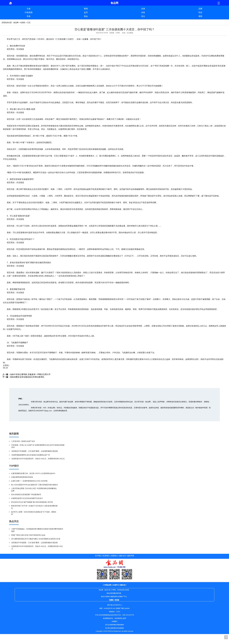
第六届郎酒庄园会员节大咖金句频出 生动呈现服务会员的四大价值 (35, 539)
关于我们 (98, 556)
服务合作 (122, 556)
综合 (143, 16)
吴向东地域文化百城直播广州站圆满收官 (26, 494)
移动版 (117, 600)
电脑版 (111, 600)
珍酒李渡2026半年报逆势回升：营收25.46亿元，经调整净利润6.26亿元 (38, 459)
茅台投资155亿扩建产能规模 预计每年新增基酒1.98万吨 (32, 502)
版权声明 (130, 556)
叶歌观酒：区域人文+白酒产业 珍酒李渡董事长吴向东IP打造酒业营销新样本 (38, 446)
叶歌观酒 (28, 12)
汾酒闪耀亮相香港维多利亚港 (22, 477)
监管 (86, 12)
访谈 (143, 9)
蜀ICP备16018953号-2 (114, 605)
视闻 (200, 16)
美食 (29, 16)
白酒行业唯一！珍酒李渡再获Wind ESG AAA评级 (29, 481)
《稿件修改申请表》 (201, 408)
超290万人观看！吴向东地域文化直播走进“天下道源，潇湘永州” (33, 513)
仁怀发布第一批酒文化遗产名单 (23, 441)
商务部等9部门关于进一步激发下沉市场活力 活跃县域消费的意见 (34, 507)
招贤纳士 (114, 556)
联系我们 (106, 556)
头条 (29, 9)
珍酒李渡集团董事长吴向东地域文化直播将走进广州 (30, 455)
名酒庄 (22, 22)
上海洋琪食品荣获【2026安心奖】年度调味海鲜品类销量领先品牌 (34, 489)
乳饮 (200, 12)
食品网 (15, 22)
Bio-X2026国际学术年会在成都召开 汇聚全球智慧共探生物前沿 (34, 485)
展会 (86, 16)
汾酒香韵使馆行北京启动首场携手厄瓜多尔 (27, 498)
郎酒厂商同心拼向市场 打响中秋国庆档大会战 (28, 535)
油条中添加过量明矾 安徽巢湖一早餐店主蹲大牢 (30, 374)
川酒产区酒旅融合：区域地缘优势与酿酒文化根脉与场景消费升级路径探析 (37, 530)
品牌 (200, 9)
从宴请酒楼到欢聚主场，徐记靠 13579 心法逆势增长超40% (33, 473)
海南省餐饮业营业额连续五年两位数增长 (27, 377)
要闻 (86, 9)
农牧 (143, 12)
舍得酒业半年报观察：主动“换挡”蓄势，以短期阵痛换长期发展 (34, 451)
